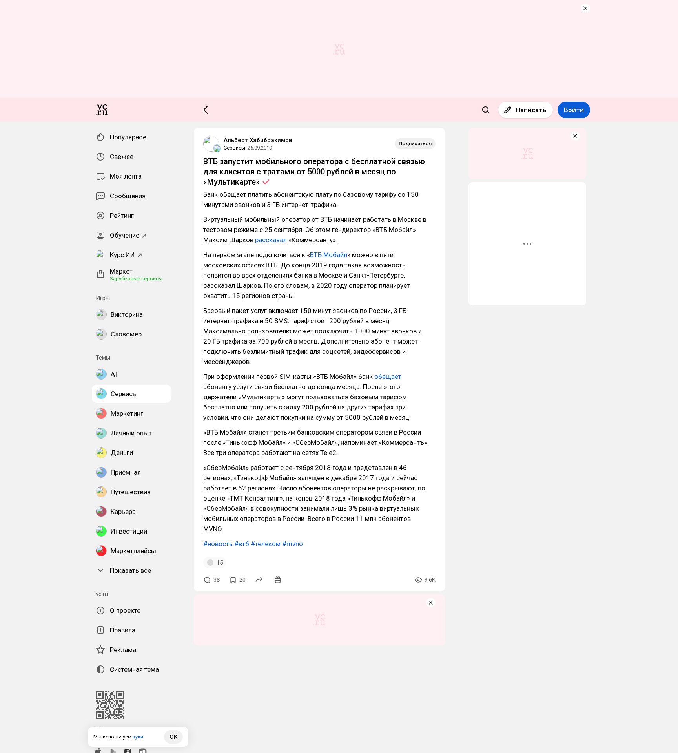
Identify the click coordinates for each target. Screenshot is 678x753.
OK (173, 736)
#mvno (292, 544)
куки (138, 737)
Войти (574, 110)
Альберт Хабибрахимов (258, 140)
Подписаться (415, 143)
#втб (241, 544)
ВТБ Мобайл (328, 255)
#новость (218, 544)
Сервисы (234, 148)
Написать (531, 110)
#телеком (266, 544)
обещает (387, 376)
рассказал (271, 240)
